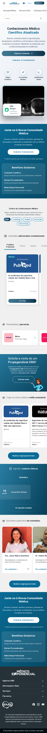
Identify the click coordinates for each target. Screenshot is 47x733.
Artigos (33, 246)
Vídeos (22, 246)
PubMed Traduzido (10, 246)
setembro (23, 477)
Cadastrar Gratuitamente (23, 152)
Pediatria (27, 219)
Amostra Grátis (24, 11)
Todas (7, 219)
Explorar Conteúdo (22, 53)
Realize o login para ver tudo (23, 456)
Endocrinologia (23, 224)
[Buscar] (40, 18)
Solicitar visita (23, 379)
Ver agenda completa (23, 508)
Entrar (30, 3)
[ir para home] (14, 3)
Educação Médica (9, 11)
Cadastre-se (39, 3)
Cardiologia (16, 219)
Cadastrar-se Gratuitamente (23, 60)
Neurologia (38, 219)
